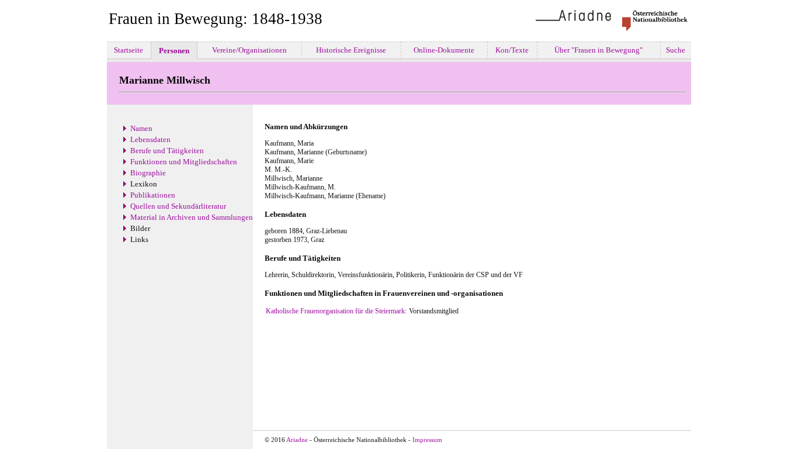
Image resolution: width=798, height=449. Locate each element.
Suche (675, 50)
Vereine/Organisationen (249, 50)
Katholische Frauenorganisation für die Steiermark (335, 311)
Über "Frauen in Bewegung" (598, 50)
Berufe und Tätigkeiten (167, 150)
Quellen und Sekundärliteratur (178, 206)
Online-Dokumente (444, 50)
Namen (141, 128)
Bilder (140, 228)
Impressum (427, 440)
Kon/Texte (512, 50)
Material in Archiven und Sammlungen (191, 217)
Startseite (128, 50)
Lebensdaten (150, 139)
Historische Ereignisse (351, 50)
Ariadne (297, 440)
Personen (174, 50)
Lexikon (143, 183)
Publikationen (152, 195)
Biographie (148, 172)
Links (139, 239)
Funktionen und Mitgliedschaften (183, 161)
